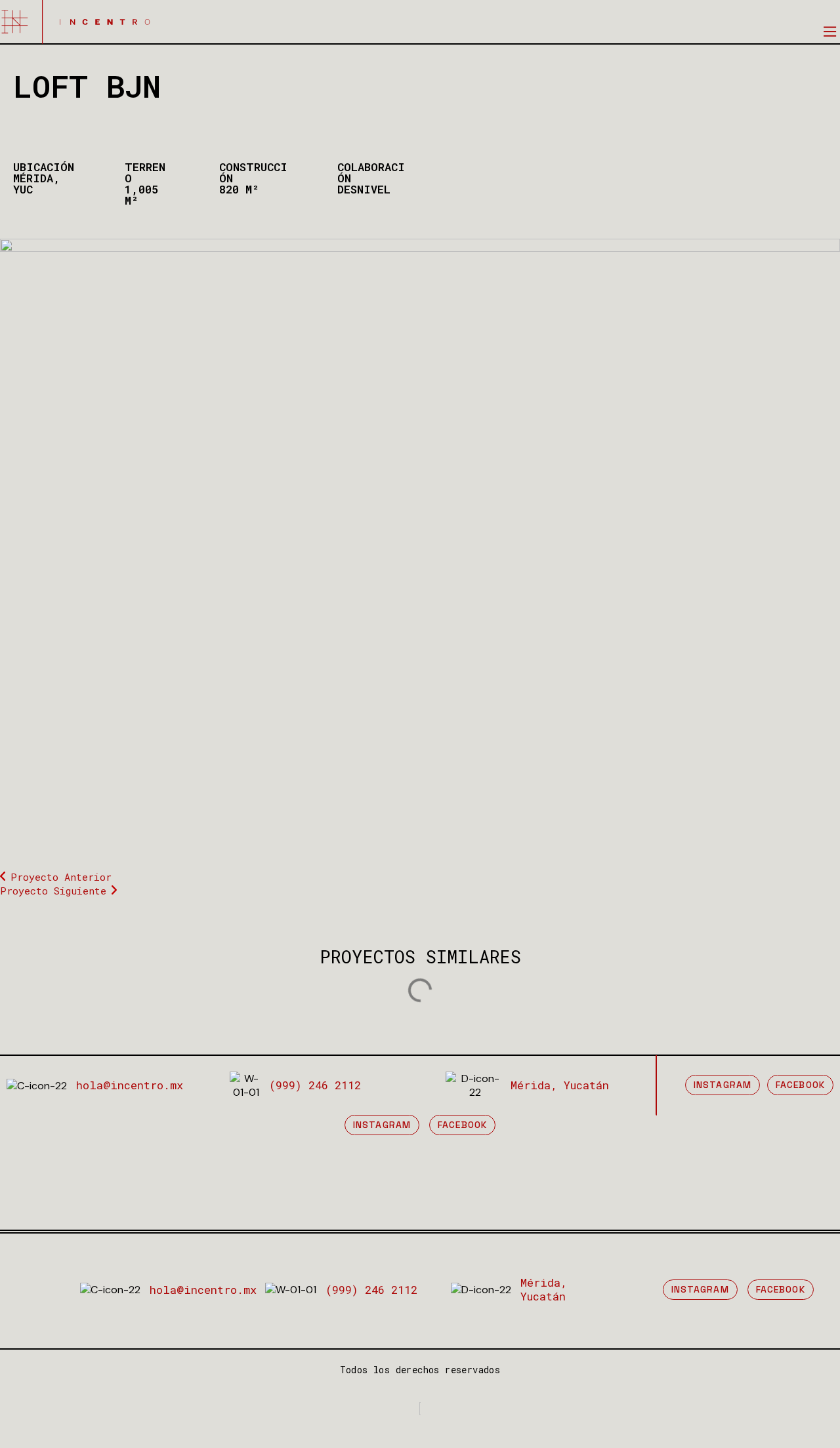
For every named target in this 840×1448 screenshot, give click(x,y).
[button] (829, 31)
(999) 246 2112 (315, 1085)
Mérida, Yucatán (560, 1085)
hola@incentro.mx (129, 1085)
